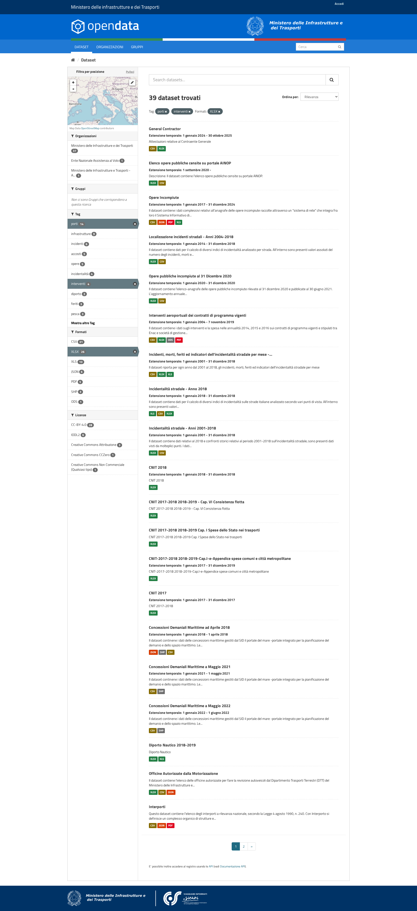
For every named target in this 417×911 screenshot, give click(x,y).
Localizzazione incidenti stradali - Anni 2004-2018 (191, 237)
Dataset (82, 47)
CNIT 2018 (158, 467)
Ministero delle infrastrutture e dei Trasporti (115, 7)
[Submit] (340, 46)
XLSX (161, 148)
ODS (170, 340)
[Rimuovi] (166, 112)
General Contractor (165, 129)
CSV (152, 148)
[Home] (73, 60)
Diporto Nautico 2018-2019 (172, 745)
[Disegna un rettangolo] (132, 82)
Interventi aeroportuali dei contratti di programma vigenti (197, 315)
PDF (170, 222)
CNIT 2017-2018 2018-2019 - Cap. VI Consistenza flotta (196, 502)
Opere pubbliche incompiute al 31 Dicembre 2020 (190, 276)
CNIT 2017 (158, 593)
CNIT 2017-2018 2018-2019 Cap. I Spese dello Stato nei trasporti (204, 530)
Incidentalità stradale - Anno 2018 (178, 389)
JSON (162, 222)
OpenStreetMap (90, 128)
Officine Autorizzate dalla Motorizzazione (183, 773)
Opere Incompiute (164, 197)
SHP (162, 652)
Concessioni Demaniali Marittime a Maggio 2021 (189, 667)
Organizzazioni (109, 47)
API (211, 866)
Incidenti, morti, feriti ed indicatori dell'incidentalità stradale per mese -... (210, 354)
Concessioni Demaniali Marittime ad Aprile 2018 (189, 627)
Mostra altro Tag (83, 322)
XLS (179, 222)
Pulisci (130, 71)
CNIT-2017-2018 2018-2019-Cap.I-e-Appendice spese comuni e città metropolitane (220, 558)
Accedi (339, 3)
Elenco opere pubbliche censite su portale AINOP (190, 163)
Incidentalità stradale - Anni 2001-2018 (182, 428)
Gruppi (137, 47)
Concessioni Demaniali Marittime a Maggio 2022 (189, 706)
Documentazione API (232, 866)
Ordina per (290, 96)
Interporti (157, 807)
